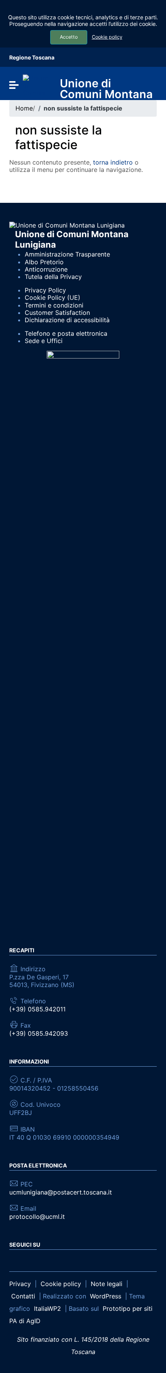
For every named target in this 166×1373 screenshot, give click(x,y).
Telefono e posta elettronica (66, 333)
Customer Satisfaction (57, 312)
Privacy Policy (45, 290)
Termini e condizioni (54, 305)
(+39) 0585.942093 (38, 1033)
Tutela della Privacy (53, 276)
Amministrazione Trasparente (67, 254)
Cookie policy (107, 37)
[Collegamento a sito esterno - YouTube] (28, 1260)
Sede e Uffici (44, 341)
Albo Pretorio (44, 262)
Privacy (20, 1284)
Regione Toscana (31, 57)
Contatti (23, 1296)
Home (24, 108)
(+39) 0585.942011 (37, 1009)
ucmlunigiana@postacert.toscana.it (60, 1192)
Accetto (69, 37)
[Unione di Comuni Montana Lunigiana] (37, 88)
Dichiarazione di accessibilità (67, 320)
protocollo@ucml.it (37, 1216)
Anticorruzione (46, 269)
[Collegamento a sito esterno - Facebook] (14, 1260)
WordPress (105, 1296)
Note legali (106, 1284)
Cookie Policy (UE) (52, 297)
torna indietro (113, 162)
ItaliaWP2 (47, 1308)
